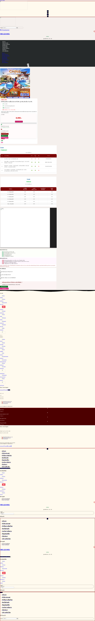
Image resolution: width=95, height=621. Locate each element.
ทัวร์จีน (1, 316)
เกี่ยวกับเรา (4, 49)
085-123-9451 (5, 34)
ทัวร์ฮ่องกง (1, 309)
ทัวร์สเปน (1, 380)
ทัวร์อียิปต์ (1, 351)
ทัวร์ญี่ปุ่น (1, 297)
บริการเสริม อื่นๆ (5, 62)
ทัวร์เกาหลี (1, 304)
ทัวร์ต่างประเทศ (5, 42)
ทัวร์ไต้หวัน (2, 478)
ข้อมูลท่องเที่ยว (4, 58)
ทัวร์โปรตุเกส (2, 385)
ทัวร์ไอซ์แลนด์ (2, 373)
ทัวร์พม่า (1, 319)
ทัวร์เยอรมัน (2, 368)
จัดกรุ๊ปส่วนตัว (5, 45)
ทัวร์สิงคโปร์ (2, 323)
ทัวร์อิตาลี (1, 354)
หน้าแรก (3, 41)
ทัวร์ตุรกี (1, 341)
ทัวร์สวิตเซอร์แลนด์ (3, 361)
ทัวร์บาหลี (1, 326)
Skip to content (2, 0)
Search (2, 27)
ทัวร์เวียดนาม (2, 579)
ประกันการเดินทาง (5, 48)
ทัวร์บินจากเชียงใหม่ (6, 44)
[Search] (17, 27)
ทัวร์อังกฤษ (1, 358)
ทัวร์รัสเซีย (1, 344)
